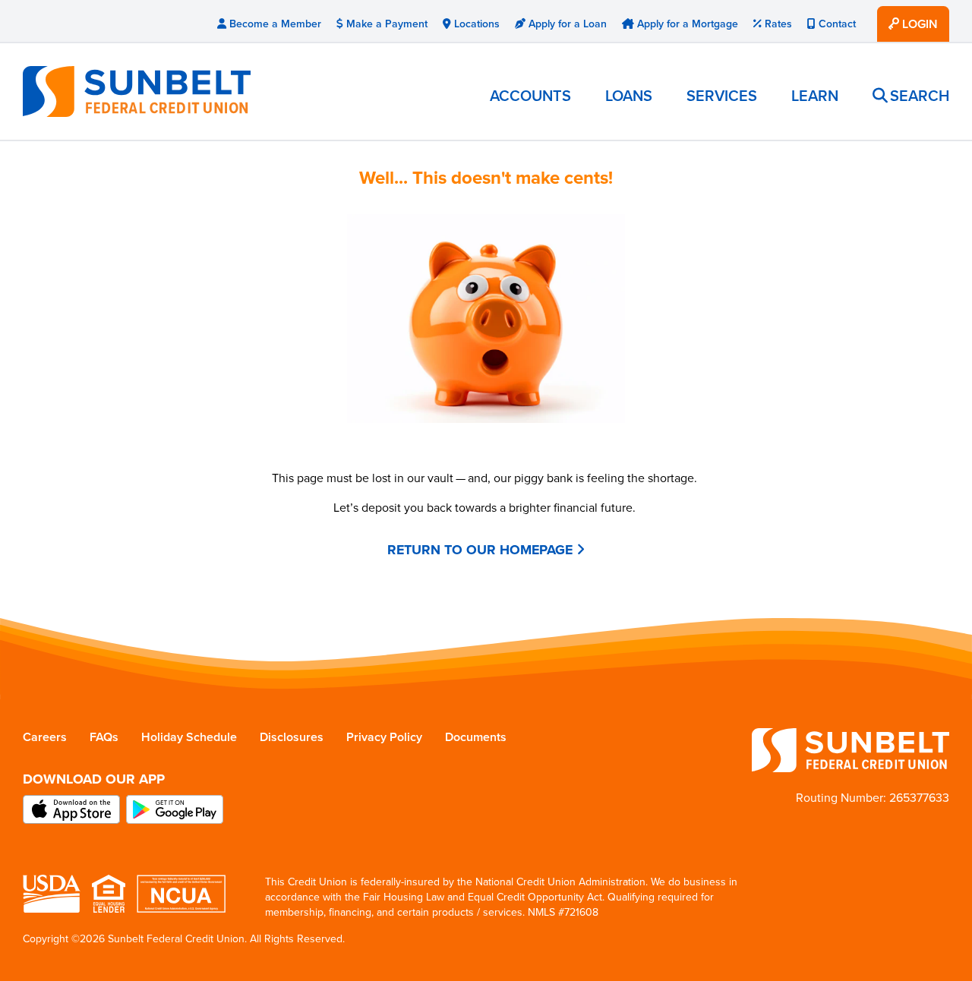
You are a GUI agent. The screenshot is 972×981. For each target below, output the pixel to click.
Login (918, 24)
